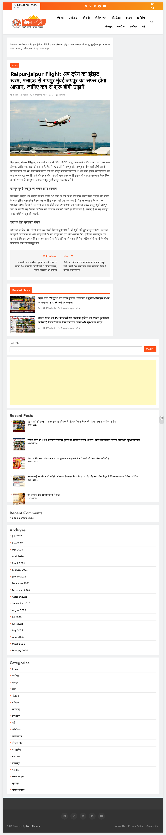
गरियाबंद (86, 18)
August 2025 (19, 610)
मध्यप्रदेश (16, 750)
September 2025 (21, 603)
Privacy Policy (135, 826)
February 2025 (20, 650)
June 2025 (17, 624)
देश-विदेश (140, 18)
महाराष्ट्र (16, 763)
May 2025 (17, 630)
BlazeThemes (33, 826)
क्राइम (128, 18)
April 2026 (18, 556)
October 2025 (19, 597)
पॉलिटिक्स (116, 18)
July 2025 (17, 617)
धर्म (143, 26)
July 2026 (17, 536)
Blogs (15, 669)
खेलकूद (108, 26)
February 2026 (20, 570)
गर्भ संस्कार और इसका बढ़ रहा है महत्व (44, 495)
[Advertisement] (83, 382)
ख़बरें (119, 26)
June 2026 (17, 543)
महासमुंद (15, 770)
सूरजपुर (15, 783)
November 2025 (21, 590)
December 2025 (20, 583)
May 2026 (17, 549)
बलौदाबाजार (17, 736)
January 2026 (19, 576)
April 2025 (18, 637)
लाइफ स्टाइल (18, 776)
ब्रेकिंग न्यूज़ (100, 18)
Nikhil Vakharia (20, 94)
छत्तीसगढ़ (73, 18)
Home (13, 44)
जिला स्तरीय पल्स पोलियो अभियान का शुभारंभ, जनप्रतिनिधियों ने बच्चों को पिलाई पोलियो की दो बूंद (69, 458)
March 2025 (18, 644)
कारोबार (133, 26)
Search (14, 343)
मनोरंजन (16, 756)
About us (120, 826)
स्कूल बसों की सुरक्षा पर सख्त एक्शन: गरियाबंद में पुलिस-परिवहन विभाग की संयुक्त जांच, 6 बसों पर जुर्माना (72, 422)
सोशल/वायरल (18, 790)
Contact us (152, 826)
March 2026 (18, 563)
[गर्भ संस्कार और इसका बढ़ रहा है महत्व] (19, 504)
